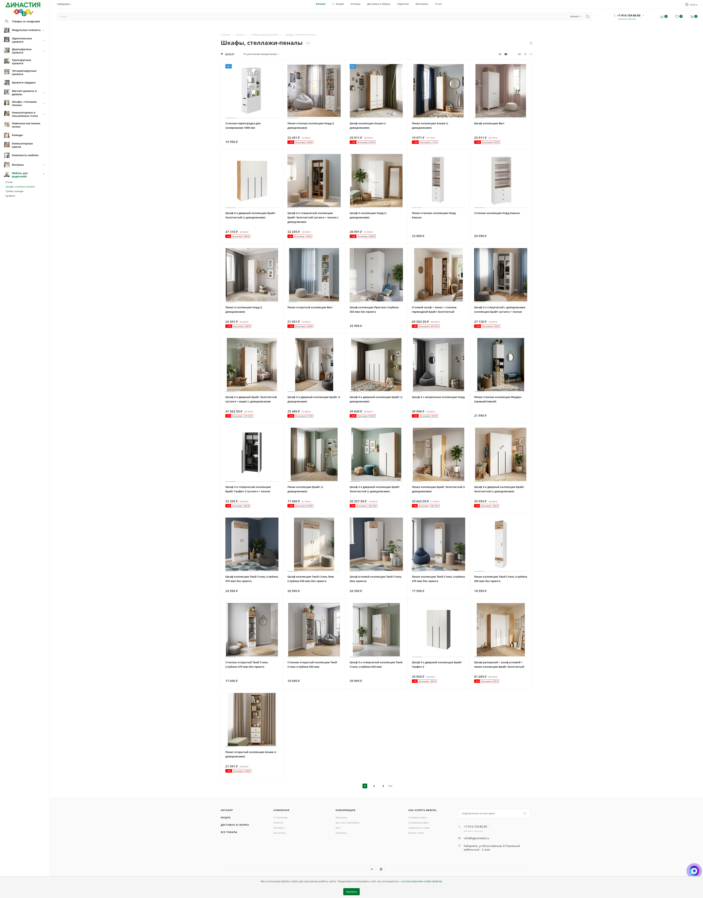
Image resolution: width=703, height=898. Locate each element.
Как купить (280, 832)
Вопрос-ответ (416, 832)
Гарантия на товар (418, 827)
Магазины (341, 817)
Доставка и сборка (235, 824)
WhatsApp (381, 869)
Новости (278, 822)
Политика (341, 832)
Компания (281, 810)
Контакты (279, 827)
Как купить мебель (422, 810)
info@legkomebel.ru (476, 838)
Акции (226, 817)
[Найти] (587, 16)
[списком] (525, 54)
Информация (346, 810)
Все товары (229, 832)
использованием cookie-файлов (422, 881)
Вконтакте (372, 869)
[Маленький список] (500, 54)
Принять (351, 891)
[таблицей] (530, 54)
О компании (281, 817)
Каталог (227, 810)
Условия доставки (418, 822)
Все (391, 785)
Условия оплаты (417, 817)
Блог (338, 827)
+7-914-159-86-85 (629, 15)
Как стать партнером (348, 822)
